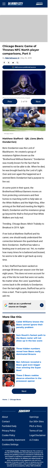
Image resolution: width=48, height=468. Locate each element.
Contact (6, 421)
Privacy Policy (8, 430)
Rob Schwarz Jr (12, 58)
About (5, 417)
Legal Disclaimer (37, 435)
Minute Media (14, 451)
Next (38, 101)
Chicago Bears (15, 399)
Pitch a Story (35, 426)
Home (4, 399)
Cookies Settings (10, 444)
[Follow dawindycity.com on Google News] (42, 305)
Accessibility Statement (13, 440)
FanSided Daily (9, 426)
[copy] (17, 62)
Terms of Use (35, 430)
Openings (34, 417)
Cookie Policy (8, 435)
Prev (10, 101)
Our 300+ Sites (36, 421)
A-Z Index (34, 440)
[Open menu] (3, 3)
